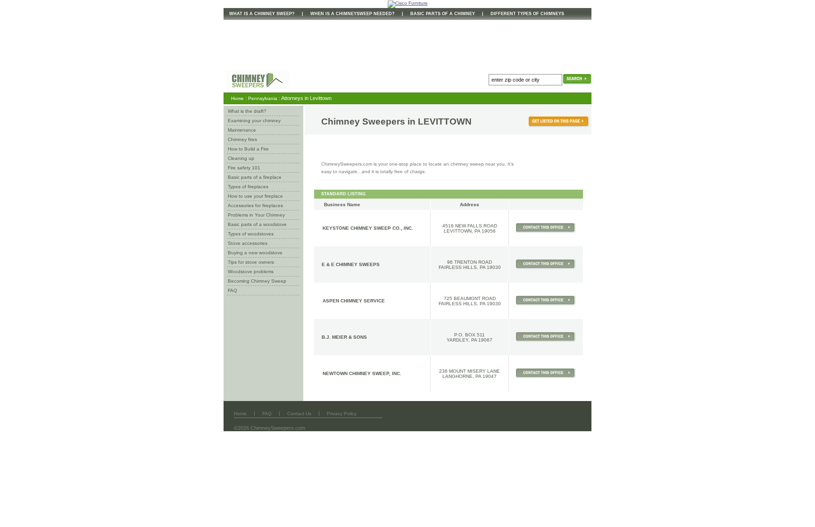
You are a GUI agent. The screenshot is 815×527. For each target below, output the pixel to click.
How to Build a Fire (248, 148)
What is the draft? (247, 111)
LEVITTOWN (445, 121)
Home (237, 98)
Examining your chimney (254, 120)
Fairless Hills (458, 267)
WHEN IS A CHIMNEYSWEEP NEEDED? (352, 13)
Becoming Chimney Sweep (257, 281)
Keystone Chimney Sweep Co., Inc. (368, 228)
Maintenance (242, 130)
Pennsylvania (262, 98)
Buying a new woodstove (255, 252)
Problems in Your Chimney (256, 214)
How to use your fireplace (255, 196)
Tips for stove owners (251, 262)
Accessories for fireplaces (255, 205)
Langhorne (457, 376)
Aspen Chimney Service (354, 300)
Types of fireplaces (248, 186)
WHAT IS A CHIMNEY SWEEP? (262, 13)
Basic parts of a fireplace (255, 177)
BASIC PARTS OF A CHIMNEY (442, 13)
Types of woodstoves (251, 233)
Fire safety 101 (244, 167)
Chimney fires (242, 139)
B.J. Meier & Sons (344, 337)
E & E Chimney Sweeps (351, 264)
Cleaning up (241, 158)
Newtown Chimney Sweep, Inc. (362, 373)
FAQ (232, 290)
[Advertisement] (395, 44)
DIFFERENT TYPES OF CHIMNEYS (527, 13)
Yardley (457, 340)
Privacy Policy (342, 413)
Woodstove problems (251, 271)
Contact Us (299, 413)
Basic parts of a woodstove (257, 224)
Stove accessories (247, 243)
